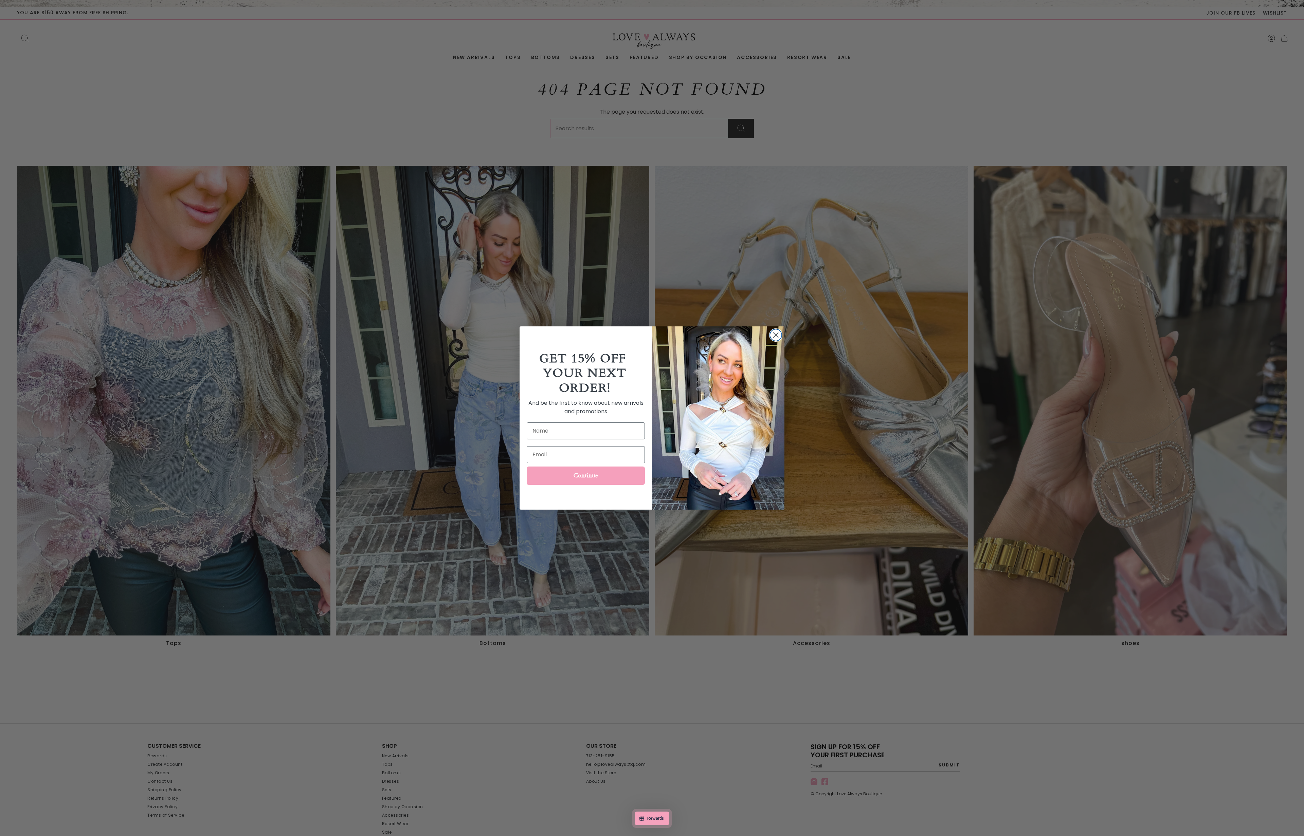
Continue (586, 475)
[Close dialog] (776, 335)
